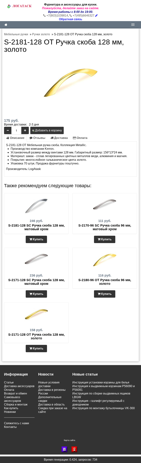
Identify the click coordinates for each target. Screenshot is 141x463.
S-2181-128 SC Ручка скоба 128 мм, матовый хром (36, 227)
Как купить (11, 408)
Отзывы (38, 137)
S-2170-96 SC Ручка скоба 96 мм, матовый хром (104, 227)
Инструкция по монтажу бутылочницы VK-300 (103, 408)
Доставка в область (51, 404)
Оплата (81, 137)
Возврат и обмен (15, 393)
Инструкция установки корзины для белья (100, 382)
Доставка (60, 137)
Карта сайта (69, 440)
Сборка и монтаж (16, 404)
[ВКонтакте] (66, 449)
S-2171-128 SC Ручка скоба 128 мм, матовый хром (36, 282)
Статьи (9, 382)
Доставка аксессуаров (19, 386)
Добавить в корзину (48, 130)
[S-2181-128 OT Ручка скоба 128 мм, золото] (70, 84)
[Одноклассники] (75, 449)
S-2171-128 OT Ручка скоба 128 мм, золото (36, 336)
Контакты (10, 426)
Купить (37, 239)
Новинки (10, 411)
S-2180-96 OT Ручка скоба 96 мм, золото (104, 282)
